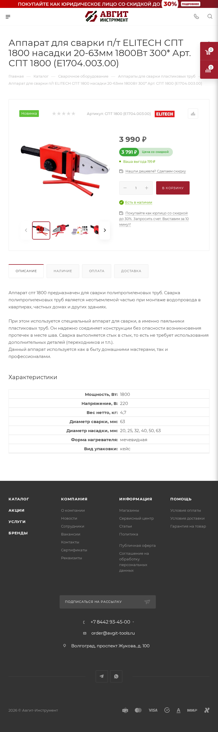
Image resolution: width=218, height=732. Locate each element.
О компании (73, 510)
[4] (68, 113)
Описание (26, 271)
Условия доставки (187, 518)
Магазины (129, 510)
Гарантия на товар (188, 526)
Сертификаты (74, 550)
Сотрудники (72, 526)
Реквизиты (71, 558)
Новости (69, 518)
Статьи (125, 526)
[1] (53, 113)
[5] (73, 113)
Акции (17, 510)
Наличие (63, 271)
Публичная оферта (137, 545)
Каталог (19, 499)
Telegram (102, 676)
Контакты (70, 542)
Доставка (131, 271)
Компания (74, 499)
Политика (128, 534)
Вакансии (70, 534)
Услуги (17, 521)
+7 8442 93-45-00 (110, 622)
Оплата (96, 271)
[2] (58, 113)
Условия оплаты (185, 510)
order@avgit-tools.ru (113, 633)
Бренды (18, 533)
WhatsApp (116, 676)
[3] (63, 113)
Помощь (181, 499)
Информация (135, 499)
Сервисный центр (136, 518)
